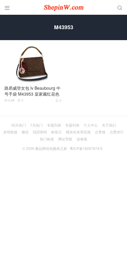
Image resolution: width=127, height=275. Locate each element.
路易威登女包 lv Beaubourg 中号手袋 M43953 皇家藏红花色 (32, 91)
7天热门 (36, 124)
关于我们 (109, 124)
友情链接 (10, 131)
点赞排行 (117, 131)
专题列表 (54, 124)
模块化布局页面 (78, 131)
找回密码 (40, 131)
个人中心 (91, 124)
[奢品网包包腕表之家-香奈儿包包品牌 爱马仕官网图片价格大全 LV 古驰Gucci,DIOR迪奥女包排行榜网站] (63, 7)
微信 (25, 131)
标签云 (56, 131)
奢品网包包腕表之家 (51, 148)
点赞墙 (100, 131)
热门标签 (47, 138)
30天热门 (18, 124)
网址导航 (65, 138)
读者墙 (81, 138)
